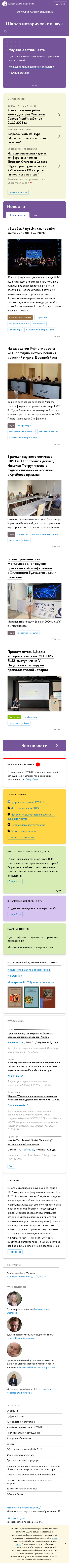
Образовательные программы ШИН (32, 51)
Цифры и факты (15, 1416)
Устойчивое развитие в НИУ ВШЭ (25, 1427)
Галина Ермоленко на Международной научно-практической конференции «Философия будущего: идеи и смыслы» (32, 568)
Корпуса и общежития (19, 1438)
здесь (54, 1538)
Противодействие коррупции (23, 1460)
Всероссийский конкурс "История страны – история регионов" (27, 138)
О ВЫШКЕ (13, 1410)
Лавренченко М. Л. (18, 1105)
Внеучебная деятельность (25, 900)
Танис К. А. (28, 1149)
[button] (62, 867)
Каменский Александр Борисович (37, 1367)
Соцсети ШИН (17, 794)
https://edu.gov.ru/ (17, 1518)
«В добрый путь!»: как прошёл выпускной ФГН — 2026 (31, 230)
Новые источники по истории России (29, 969)
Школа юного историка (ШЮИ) (29, 851)
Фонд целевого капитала (20, 1454)
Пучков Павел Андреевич (20, 1338)
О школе (13, 1180)
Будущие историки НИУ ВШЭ (28, 802)
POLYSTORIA (15, 976)
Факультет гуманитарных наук (35, 12)
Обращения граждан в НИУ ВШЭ (24, 1449)
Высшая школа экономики (21, 3)
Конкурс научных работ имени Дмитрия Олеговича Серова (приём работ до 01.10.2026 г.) (26, 116)
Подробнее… (33, 779)
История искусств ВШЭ (25, 808)
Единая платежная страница (22, 1488)
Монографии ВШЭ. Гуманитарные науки (31, 982)
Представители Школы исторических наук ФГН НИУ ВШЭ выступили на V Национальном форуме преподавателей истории (31, 660)
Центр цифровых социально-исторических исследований (33, 938)
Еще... (11, 1166)
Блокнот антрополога (24, 831)
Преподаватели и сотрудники (23, 1432)
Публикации (16, 1021)
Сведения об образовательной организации (31, 1474)
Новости (16, 206)
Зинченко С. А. (16, 1042)
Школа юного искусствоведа (28, 825)
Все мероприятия (18, 191)
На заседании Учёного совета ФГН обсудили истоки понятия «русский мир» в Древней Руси (32, 353)
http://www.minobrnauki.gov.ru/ (24, 1507)
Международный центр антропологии (30, 947)
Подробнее (15, 881)
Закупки (11, 1443)
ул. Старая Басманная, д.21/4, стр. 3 (26, 1276)
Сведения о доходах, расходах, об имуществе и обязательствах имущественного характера (33, 1467)
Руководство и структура (21, 1421)
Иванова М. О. (15, 1075)
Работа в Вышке (15, 1494)
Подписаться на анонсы (21, 837)
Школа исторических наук (34, 23)
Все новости (34, 745)
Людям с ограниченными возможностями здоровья (29, 1481)
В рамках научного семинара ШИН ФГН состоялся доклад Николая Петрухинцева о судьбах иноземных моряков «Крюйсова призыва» (31, 465)
